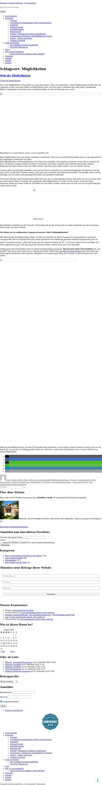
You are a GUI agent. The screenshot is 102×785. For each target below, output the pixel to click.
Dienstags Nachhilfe (13, 664)
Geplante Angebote (17, 40)
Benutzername (5, 692)
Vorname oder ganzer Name (11, 537)
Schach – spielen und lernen (21, 38)
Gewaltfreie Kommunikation (70, 251)
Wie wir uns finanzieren (14, 52)
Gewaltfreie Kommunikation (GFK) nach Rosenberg (30, 23)
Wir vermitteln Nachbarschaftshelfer (24, 45)
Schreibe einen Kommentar (15, 484)
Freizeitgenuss (23, 482)
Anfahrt (8, 60)
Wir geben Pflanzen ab (19, 47)
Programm (9, 18)
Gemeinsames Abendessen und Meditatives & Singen (31, 36)
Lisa (7, 480)
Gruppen (13, 20)
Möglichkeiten (36, 482)
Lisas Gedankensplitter (42, 480)
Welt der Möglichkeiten (15, 75)
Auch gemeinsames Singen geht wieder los (37, 613)
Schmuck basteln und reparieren (17, 671)
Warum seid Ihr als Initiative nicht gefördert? (27, 54)
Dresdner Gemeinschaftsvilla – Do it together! (18, 3)
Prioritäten (47, 482)
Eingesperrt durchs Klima (24, 610)
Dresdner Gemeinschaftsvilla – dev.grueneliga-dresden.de (27, 615)
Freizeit (14, 482)
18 (4, 643)
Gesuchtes (9, 56)
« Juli (2, 651)
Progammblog (10, 560)
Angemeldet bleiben (10, 702)
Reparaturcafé (15, 32)
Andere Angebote (12, 43)
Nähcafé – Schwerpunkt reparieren (18, 662)
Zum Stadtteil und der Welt (15, 562)
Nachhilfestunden (17, 29)
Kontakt (8, 63)
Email (2, 540)
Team (7, 49)
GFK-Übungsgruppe (13, 669)
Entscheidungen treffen (86, 480)
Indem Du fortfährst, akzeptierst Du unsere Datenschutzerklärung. (28, 543)
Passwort (3, 697)
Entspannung (5, 482)
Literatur (8, 58)
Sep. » (12, 651)
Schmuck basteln (16, 27)
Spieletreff (14, 25)
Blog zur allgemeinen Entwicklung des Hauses (23, 556)
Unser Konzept (11, 16)
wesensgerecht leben (80, 482)
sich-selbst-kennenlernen (61, 482)
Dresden (73, 480)
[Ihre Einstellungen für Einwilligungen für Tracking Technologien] (97, 780)
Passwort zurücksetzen (14, 710)
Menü (3, 12)
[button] (7, 457)
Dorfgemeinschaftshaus (60, 480)
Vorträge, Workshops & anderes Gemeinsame (28, 34)
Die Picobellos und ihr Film (64, 615)
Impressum (41, 784)
